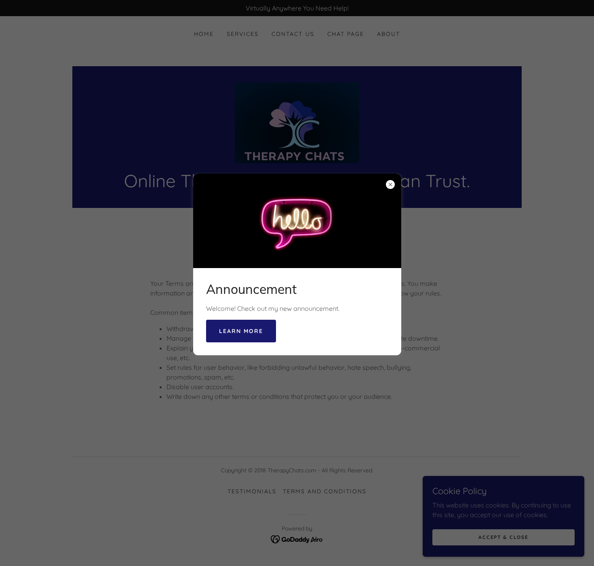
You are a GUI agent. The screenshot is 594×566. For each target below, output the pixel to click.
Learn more (241, 331)
